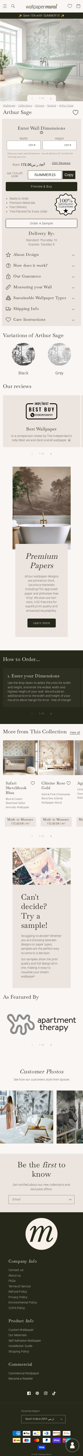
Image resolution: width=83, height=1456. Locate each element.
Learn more (41, 623)
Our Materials (18, 1335)
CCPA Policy (17, 1308)
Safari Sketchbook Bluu (16, 788)
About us (15, 1275)
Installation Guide (21, 1346)
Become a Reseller (21, 1378)
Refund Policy (18, 1291)
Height (59, 138)
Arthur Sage (66, 105)
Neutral (51, 105)
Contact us (16, 1270)
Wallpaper (9, 105)
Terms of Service (20, 1286)
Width (24, 138)
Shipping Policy (19, 1351)
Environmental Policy (23, 1302)
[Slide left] (32, 98)
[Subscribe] (70, 1199)
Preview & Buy (41, 186)
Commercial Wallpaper (24, 1373)
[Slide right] (50, 98)
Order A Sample (41, 223)
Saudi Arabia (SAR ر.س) (39, 1418)
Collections (25, 105)
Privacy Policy (18, 1297)
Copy (68, 175)
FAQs (12, 1280)
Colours (39, 105)
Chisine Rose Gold (54, 785)
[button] (5, 6)
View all (75, 732)
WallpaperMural (45, 1454)
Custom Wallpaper (21, 1329)
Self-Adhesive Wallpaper (25, 1340)
